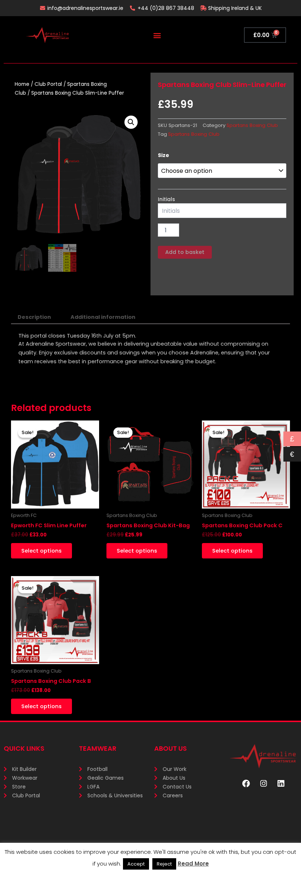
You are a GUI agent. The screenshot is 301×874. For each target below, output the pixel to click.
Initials (166, 199)
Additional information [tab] (102, 317)
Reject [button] (164, 863)
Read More (193, 863)
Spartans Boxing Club (252, 125)
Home (22, 84)
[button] (157, 35)
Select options (41, 550)
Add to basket (184, 252)
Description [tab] (34, 317)
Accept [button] (136, 863)
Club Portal (48, 84)
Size (163, 155)
